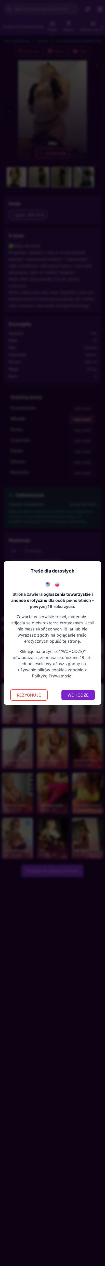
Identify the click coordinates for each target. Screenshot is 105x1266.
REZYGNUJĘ (29, 695)
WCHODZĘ (78, 695)
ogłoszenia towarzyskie (67, 594)
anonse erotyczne (29, 600)
